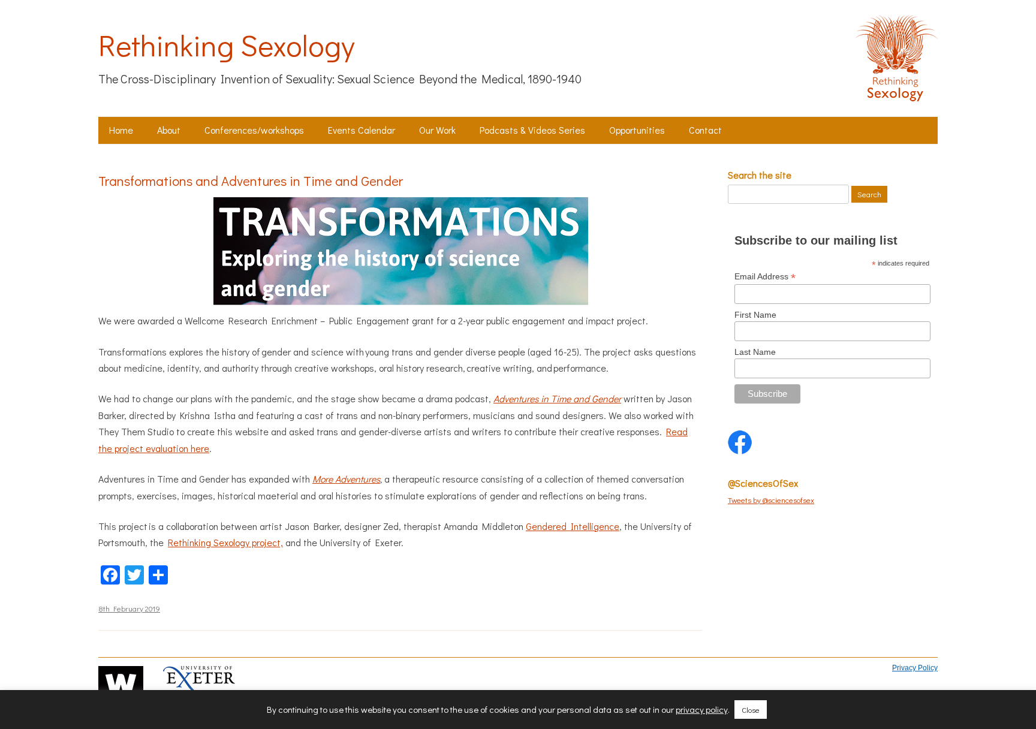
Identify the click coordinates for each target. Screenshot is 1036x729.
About (168, 129)
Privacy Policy (915, 668)
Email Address (765, 276)
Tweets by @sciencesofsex (771, 500)
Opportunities (637, 129)
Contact (705, 129)
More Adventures (346, 478)
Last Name (755, 352)
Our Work (437, 129)
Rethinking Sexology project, (225, 542)
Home (121, 129)
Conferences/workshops (254, 129)
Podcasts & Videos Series (532, 129)
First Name (755, 315)
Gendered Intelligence (572, 526)
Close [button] (751, 709)
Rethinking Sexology (226, 45)
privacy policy (702, 709)
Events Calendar (361, 129)
